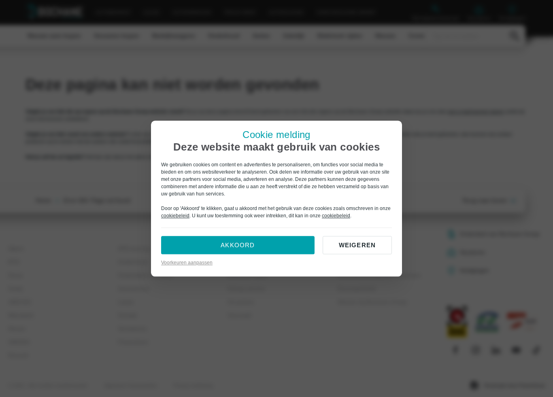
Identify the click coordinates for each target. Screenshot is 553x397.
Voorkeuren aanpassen (187, 262)
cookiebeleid (175, 216)
